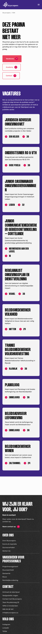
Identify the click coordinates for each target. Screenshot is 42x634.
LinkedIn (5, 628)
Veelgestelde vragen (10, 595)
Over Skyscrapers (9, 541)
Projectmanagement (10, 567)
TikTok (4, 631)
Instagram (6, 624)
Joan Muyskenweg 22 (10, 602)
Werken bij (6, 551)
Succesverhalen (8, 547)
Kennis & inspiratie (9, 544)
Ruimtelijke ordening (10, 580)
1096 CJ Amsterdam (10, 606)
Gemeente (6, 573)
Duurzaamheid (8, 570)
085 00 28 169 (7, 609)
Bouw (4, 577)
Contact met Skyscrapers (12, 599)
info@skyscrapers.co (10, 613)
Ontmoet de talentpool (11, 592)
